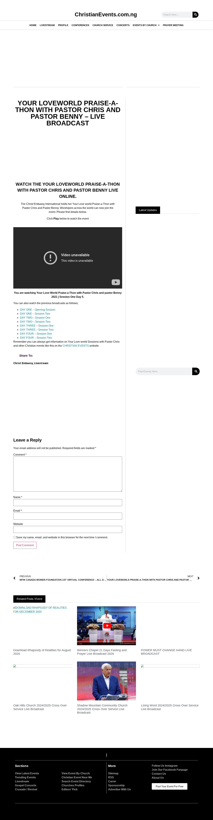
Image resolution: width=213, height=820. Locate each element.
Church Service (103, 25)
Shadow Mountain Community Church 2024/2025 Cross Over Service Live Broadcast (102, 709)
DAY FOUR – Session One (36, 333)
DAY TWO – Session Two (35, 321)
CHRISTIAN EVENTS (76, 345)
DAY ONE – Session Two (35, 313)
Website (18, 524)
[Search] (196, 15)
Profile (63, 25)
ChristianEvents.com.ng (106, 14)
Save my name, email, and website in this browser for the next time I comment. (62, 537)
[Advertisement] (106, 56)
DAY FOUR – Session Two (36, 337)
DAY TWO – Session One (35, 317)
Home (32, 25)
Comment (19, 454)
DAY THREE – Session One (37, 325)
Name (17, 497)
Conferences (80, 25)
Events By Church (144, 25)
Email (17, 510)
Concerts (122, 25)
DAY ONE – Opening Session (37, 309)
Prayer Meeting (173, 25)
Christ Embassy (23, 363)
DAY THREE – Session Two (37, 329)
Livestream (47, 25)
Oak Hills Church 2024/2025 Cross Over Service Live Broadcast (40, 707)
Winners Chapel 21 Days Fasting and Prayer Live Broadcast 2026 (102, 652)
